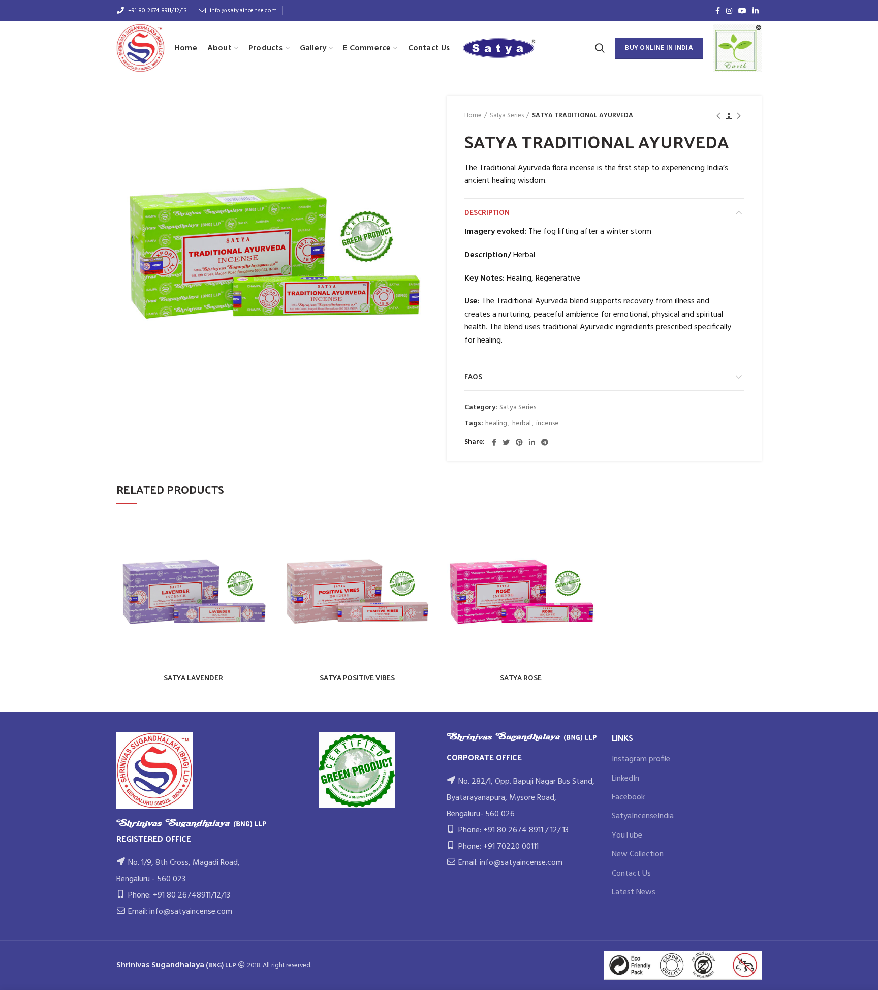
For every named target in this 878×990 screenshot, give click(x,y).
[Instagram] (729, 10)
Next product (739, 116)
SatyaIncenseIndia (643, 816)
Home (473, 115)
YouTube (627, 835)
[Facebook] (717, 10)
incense (547, 424)
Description (487, 212)
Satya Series (507, 115)
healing (496, 424)
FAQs (473, 376)
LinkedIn (625, 778)
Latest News (633, 892)
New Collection (638, 854)
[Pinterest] (519, 442)
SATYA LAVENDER (193, 678)
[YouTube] (742, 10)
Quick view (262, 530)
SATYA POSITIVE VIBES (357, 678)
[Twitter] (506, 442)
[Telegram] (544, 442)
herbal (521, 424)
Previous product (718, 116)
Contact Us (631, 873)
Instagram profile (641, 759)
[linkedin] (755, 10)
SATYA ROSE (521, 678)
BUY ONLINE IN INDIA (659, 48)
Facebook (628, 797)
